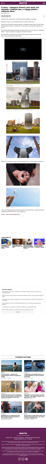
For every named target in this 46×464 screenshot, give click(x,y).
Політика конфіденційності (18, 437)
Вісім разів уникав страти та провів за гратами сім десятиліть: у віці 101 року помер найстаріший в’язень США (11, 396)
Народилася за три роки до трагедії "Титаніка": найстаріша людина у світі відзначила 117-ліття (34, 396)
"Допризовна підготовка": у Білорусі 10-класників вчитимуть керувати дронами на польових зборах (21, 292)
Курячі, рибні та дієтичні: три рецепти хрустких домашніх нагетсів (17, 309)
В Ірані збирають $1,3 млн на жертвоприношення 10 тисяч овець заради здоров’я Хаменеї (21, 304)
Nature (28, 19)
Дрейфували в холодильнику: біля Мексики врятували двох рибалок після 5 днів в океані (10, 417)
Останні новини (7, 289)
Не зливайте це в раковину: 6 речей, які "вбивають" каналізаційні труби (19, 307)
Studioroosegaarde (9, 85)
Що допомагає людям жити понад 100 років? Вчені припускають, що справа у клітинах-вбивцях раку (34, 417)
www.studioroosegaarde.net (13, 214)
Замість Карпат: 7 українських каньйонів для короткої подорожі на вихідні (11, 375)
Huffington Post (23, 211)
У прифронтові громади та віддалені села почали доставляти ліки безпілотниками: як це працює (22, 300)
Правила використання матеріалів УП (32, 437)
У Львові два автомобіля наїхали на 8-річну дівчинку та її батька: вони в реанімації (34, 375)
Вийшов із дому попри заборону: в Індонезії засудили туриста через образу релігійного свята (22, 296)
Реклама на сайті (9, 437)
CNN (35, 19)
